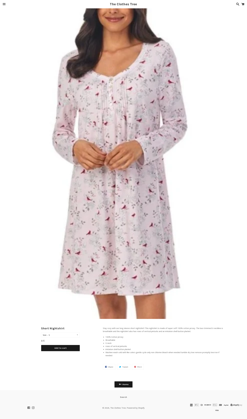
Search (123, 397)
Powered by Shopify (136, 408)
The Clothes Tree (123, 4)
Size (44, 335)
